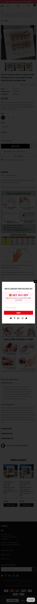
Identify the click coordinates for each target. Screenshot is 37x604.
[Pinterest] (14, 318)
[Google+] (18, 318)
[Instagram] (22, 318)
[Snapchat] (26, 318)
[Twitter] (11, 318)
